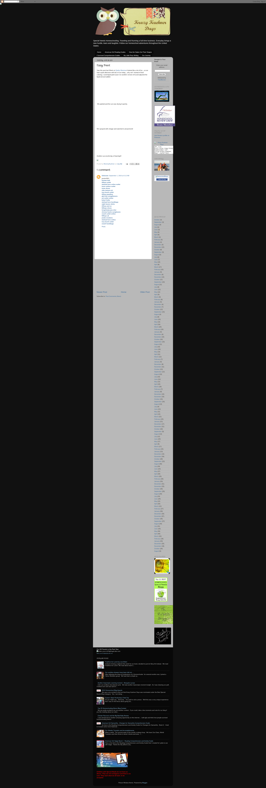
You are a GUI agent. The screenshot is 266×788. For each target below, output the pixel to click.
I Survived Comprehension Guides (108, 55)
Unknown (105, 175)
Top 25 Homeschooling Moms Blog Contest (112, 708)
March (156, 237)
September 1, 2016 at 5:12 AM (119, 175)
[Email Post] (126, 164)
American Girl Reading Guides (115, 52)
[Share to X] (135, 164)
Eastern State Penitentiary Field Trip (117, 698)
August (156, 224)
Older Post (145, 292)
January (157, 242)
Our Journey (146, 55)
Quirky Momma (121, 70)
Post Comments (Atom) (113, 296)
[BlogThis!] (133, 164)
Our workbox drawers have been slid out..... (119, 672)
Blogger (144, 783)
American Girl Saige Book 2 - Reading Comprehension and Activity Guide (129, 741)
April (155, 234)
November (157, 247)
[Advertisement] (123, 275)
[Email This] (131, 164)
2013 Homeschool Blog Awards (112, 690)
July (155, 227)
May (155, 232)
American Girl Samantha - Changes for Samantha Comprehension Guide (126, 723)
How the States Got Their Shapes (140, 52)
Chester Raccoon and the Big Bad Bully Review (113, 715)
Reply (103, 226)
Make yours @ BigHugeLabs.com (105, 653)
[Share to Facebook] (136, 164)
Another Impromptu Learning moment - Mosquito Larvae (116, 683)
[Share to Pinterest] (138, 164)
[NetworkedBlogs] (162, 176)
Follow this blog (162, 179)
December (157, 244)
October (157, 220)
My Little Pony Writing (131, 55)
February (157, 239)
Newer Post (102, 292)
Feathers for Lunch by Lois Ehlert (116, 662)
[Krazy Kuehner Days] (161, 144)
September (158, 222)
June (156, 229)
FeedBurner (162, 80)
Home (99, 52)
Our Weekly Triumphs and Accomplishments (119, 730)
